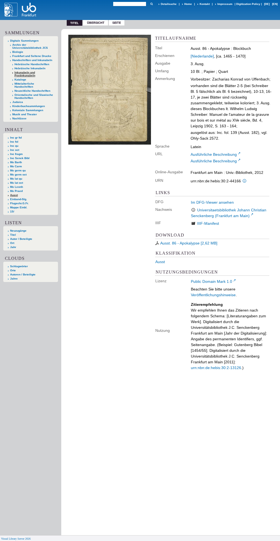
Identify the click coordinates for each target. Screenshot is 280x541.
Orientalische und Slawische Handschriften (33, 96)
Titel (13, 234)
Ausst (160, 262)
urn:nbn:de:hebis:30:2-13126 (216, 368)
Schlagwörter (19, 266)
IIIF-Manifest (208, 223)
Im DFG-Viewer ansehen (212, 202)
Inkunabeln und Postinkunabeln (24, 74)
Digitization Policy (248, 3)
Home (188, 3)
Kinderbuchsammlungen (28, 106)
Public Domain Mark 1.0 (211, 281)
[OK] (151, 4)
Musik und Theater (24, 114)
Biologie (17, 51)
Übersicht (95, 23)
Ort (12, 242)
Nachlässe (19, 118)
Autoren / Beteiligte (23, 274)
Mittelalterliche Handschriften (24, 85)
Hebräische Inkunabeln (29, 68)
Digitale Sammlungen (24, 40)
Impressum (224, 3)
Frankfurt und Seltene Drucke (31, 55)
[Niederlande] (202, 56)
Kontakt (205, 3)
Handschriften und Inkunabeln (32, 60)
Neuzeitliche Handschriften (32, 90)
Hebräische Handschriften (31, 64)
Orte (13, 270)
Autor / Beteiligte (21, 238)
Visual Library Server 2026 (16, 538)
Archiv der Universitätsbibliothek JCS (30, 46)
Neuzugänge (18, 230)
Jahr (13, 247)
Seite (116, 23)
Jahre (14, 278)
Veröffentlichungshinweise (213, 295)
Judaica (17, 101)
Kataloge (20, 79)
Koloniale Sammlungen (27, 110)
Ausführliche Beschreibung (214, 154)
